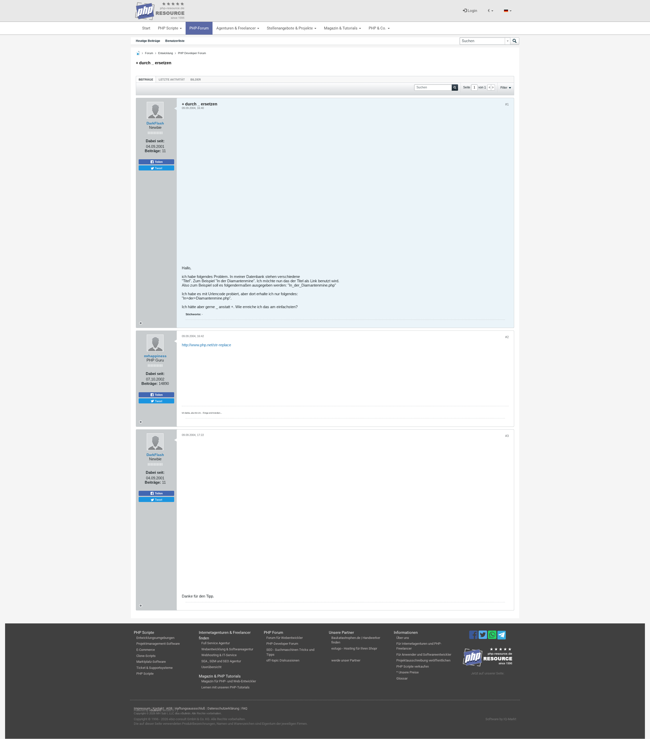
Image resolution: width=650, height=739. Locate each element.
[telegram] (501, 636)
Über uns (402, 638)
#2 (507, 337)
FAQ (244, 708)
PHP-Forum (199, 28)
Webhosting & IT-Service (219, 655)
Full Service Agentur (215, 643)
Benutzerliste (175, 41)
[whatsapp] (492, 637)
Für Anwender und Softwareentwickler (423, 654)
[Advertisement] (334, 189)
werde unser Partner (345, 660)
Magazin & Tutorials (341, 28)
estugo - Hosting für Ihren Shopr (354, 648)
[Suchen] (514, 41)
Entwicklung (165, 53)
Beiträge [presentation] (146, 79)
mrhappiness (155, 356)
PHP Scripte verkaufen (412, 666)
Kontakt (158, 708)
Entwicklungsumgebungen (155, 638)
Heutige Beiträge (148, 41)
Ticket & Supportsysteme (154, 668)
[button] (490, 11)
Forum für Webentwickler (284, 638)
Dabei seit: (155, 141)
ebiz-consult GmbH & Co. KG (189, 719)
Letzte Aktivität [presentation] (172, 79)
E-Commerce (145, 650)
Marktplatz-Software (151, 662)
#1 (507, 104)
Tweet (158, 168)
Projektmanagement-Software (158, 644)
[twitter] (483, 637)
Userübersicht (211, 667)
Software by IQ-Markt (500, 719)
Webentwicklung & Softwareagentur (227, 649)
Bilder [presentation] (195, 79)
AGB (169, 708)
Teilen (158, 161)
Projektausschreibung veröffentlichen (423, 660)
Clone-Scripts (146, 656)
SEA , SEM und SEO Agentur (221, 661)
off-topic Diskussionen (282, 660)
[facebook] (474, 637)
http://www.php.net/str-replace (206, 345)
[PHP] (160, 10)
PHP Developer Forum (192, 53)
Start (146, 28)
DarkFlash (155, 123)
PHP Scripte (168, 28)
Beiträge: (153, 151)
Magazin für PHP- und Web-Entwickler (228, 681)
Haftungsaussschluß (190, 708)
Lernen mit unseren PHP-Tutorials (225, 687)
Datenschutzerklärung (223, 708)
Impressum (142, 708)
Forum (149, 53)
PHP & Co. (378, 28)
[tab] (146, 79)
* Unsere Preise (407, 672)
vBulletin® (155, 710)
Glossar (402, 678)
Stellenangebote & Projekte (290, 28)
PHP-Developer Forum (282, 644)
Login (472, 10)
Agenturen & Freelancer (236, 28)
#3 (507, 436)
